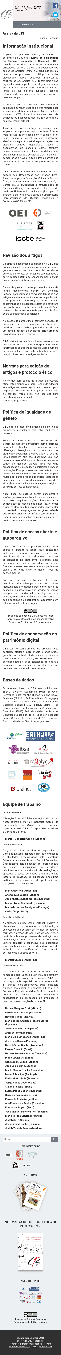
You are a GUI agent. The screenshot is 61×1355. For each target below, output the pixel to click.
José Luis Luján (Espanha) (20, 1065)
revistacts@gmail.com (15, 400)
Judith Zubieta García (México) (23, 1128)
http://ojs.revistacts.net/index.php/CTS (25, 390)
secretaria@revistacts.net (17, 397)
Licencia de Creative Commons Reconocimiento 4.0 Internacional (30, 1320)
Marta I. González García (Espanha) (25, 838)
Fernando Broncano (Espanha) (23, 1012)
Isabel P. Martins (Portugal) (21, 1074)
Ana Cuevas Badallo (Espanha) (22, 894)
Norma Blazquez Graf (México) (23, 1008)
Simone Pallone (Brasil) (18, 1086)
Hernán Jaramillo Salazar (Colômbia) (26, 1053)
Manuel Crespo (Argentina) (21, 959)
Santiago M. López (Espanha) (22, 1061)
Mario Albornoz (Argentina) (21, 890)
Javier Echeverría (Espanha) (21, 1028)
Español (43, 37)
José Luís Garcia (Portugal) (21, 1041)
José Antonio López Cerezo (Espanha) (27, 898)
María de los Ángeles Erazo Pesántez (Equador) (26, 1022)
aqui (32, 383)
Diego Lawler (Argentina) (19, 1057)
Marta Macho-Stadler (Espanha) (24, 1070)
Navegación (26, 24)
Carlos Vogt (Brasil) (16, 911)
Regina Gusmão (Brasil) (18, 1049)
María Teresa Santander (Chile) (23, 1115)
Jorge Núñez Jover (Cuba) (20, 1082)
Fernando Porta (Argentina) (21, 1099)
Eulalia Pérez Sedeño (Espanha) (23, 1090)
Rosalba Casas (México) (19, 1016)
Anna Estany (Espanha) (18, 1032)
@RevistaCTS (45, 1346)
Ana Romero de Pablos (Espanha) (24, 1103)
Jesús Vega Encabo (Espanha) (22, 1124)
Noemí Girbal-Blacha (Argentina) (24, 1045)
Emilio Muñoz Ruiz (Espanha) (21, 1078)
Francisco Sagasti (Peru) (19, 1107)
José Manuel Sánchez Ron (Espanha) (26, 1111)
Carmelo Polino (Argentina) (21, 1095)
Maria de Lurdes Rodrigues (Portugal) (27, 907)
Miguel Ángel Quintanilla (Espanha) (25, 903)
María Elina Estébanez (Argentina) (25, 1036)
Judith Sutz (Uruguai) (17, 1119)
